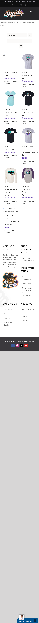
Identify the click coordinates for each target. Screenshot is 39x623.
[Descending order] (30, 35)
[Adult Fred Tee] (10, 61)
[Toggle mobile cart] (31, 11)
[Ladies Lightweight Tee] (10, 98)
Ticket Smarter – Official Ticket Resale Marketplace (27, 291)
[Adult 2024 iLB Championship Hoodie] (10, 210)
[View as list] (21, 46)
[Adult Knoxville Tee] (28, 98)
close (35, 620)
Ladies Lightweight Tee (11, 112)
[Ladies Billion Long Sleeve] (28, 175)
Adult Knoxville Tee (27, 112)
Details (15, 81)
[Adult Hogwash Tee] (28, 61)
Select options (8, 82)
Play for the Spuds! (8, 324)
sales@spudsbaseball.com (28, 1)
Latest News (26, 283)
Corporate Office (10, 314)
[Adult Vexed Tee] (10, 135)
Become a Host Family (27, 315)
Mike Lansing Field (10, 318)
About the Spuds (28, 309)
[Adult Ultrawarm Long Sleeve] (10, 175)
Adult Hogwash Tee (27, 75)
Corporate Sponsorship (26, 278)
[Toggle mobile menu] (35, 11)
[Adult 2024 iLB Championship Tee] (28, 135)
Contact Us (8, 309)
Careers (25, 320)
